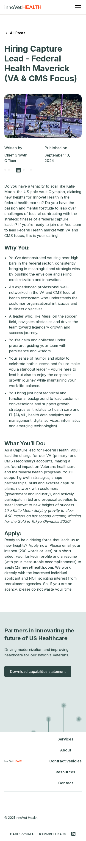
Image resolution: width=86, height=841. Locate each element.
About (65, 750)
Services (65, 739)
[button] (77, 7)
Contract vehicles (65, 761)
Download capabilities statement (38, 671)
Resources (65, 772)
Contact (65, 783)
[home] (23, 7)
